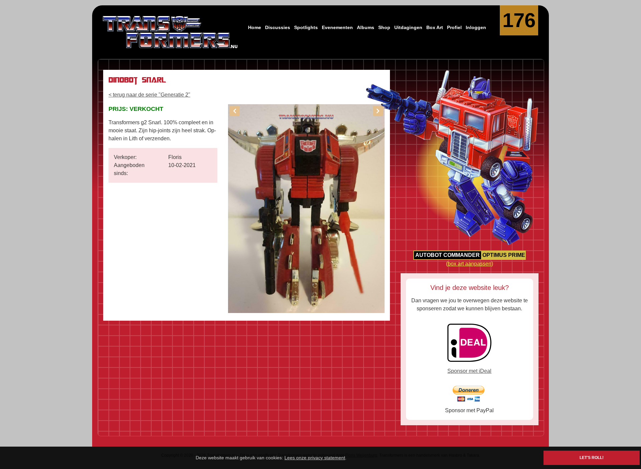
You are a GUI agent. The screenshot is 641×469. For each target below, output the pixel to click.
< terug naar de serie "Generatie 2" (149, 95)
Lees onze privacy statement (314, 457)
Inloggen (476, 27)
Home (254, 27)
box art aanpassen (469, 264)
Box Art (434, 27)
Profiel (454, 27)
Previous (235, 111)
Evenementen (337, 27)
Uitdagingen (408, 27)
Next (378, 111)
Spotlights (306, 27)
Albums (365, 27)
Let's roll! (592, 457)
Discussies (277, 27)
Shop (384, 27)
